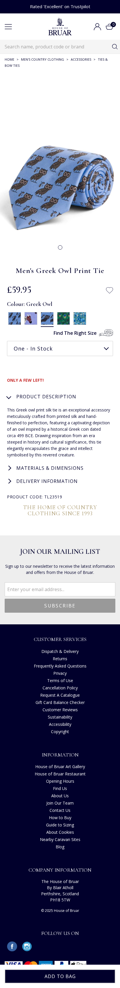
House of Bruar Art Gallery (60, 766)
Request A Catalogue (60, 695)
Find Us (60, 788)
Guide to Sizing (60, 825)
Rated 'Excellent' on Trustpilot (60, 6)
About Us (60, 795)
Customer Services (60, 639)
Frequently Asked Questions (60, 666)
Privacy (60, 673)
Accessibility (60, 724)
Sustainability (60, 717)
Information (60, 754)
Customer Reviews (60, 709)
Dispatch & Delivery (60, 651)
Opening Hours (60, 781)
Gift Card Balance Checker (60, 702)
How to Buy (60, 817)
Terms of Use (60, 680)
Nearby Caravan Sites (60, 839)
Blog (60, 846)
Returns (60, 658)
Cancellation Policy (60, 688)
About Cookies (60, 832)
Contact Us (60, 810)
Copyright (60, 731)
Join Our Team (60, 803)
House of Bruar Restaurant (60, 774)
